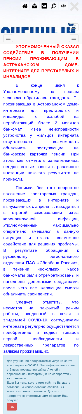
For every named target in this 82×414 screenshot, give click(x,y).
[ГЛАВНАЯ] (25, 5)
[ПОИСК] (53, 5)
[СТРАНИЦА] (44, 5)
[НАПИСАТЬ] (34, 5)
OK (12, 407)
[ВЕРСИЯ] (63, 5)
